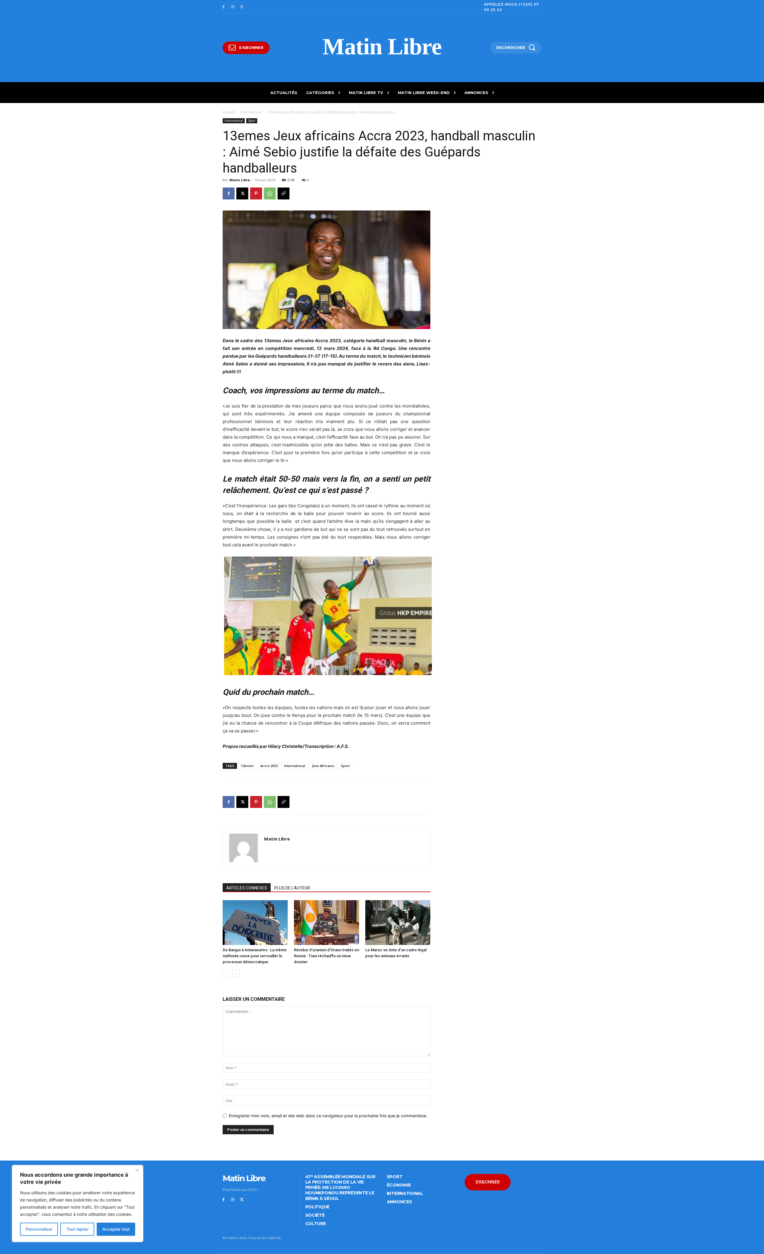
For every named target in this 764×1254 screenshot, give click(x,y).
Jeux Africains (323, 765)
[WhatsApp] (270, 193)
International (251, 112)
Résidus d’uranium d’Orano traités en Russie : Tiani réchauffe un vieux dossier (326, 956)
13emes (247, 765)
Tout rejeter (77, 1229)
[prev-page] (226, 974)
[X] (242, 7)
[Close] (137, 1170)
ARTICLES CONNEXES (246, 888)
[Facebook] (223, 7)
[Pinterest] (256, 193)
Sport (251, 121)
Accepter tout (116, 1229)
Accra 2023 (269, 765)
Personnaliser (39, 1229)
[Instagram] (232, 7)
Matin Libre (239, 180)
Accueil (229, 112)
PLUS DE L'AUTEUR (292, 888)
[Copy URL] (283, 193)
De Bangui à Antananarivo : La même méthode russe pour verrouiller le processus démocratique (254, 956)
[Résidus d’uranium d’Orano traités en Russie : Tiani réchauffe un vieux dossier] (326, 922)
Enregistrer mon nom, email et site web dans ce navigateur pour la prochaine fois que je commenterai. (328, 1115)
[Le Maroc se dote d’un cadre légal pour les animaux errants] (397, 922)
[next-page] (236, 974)
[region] (77, 1203)
